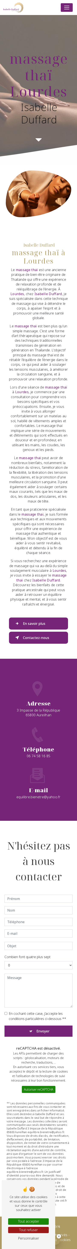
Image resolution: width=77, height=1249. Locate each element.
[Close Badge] (59, 1236)
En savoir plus (34, 623)
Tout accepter (28, 1221)
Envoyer (43, 1031)
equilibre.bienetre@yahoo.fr (38, 797)
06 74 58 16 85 (38, 756)
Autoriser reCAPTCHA (38, 1089)
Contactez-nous (36, 637)
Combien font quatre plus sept (27, 957)
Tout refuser (28, 1230)
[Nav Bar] (67, 7)
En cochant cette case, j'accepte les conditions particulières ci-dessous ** (37, 1016)
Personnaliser (28, 1238)
